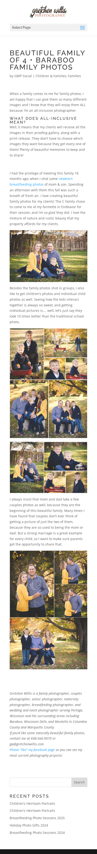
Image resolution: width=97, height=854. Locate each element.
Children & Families (51, 76)
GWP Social (23, 76)
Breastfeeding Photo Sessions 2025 (37, 818)
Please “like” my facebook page (32, 749)
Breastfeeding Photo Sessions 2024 (37, 832)
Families (74, 76)
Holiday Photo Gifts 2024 (29, 825)
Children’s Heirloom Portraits (32, 803)
